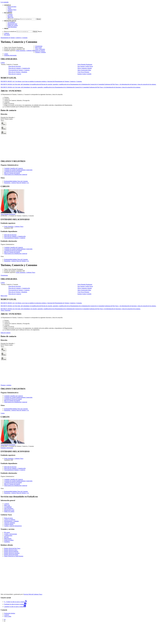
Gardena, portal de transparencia (13, 526)
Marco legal (4, 295)
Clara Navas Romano (83, 72)
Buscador (10, 16)
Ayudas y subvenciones (10, 534)
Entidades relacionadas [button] (10, 55)
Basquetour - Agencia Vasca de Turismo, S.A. (16, 182)
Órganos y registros (6, 385)
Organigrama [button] (38, 46)
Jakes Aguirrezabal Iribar (84, 70)
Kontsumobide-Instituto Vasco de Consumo (16, 181)
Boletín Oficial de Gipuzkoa (11, 553)
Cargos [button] (6, 54)
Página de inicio (12, 6)
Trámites (10, 11)
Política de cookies (13, 25)
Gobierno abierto (8, 524)
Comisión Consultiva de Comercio (13, 168)
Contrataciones (8, 535)
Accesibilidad (11, 22)
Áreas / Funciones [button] (40, 49)
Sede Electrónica (12, 27)
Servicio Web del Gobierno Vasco (33, 594)
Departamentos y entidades (11, 521)
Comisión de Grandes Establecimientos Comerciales (18, 170)
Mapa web (10, 17)
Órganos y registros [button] (40, 52)
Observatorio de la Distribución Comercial (15, 174)
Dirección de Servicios (14, 66)
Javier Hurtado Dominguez (85, 64)
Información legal (12, 24)
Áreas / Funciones (5, 310)
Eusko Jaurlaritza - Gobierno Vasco (25, 50)
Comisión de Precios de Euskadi (13, 171)
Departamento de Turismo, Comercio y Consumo (14, 37)
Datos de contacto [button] (40, 50)
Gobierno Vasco (12, 9)
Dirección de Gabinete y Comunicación (19, 68)
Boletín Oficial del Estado (11, 554)
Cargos (3, 413)
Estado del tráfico (9, 540)
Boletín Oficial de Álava (10, 550)
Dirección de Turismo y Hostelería (17, 72)
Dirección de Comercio (14, 74)
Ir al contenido (5, 2)
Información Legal (9, 510)
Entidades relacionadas (7, 447)
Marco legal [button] (38, 47)
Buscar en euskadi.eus (14, 19)
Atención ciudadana (9, 522)
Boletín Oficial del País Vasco (12, 548)
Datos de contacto (5, 332)
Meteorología (7, 538)
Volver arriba (7, 616)
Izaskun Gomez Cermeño (84, 74)
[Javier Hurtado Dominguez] (13, 212)
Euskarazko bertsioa (9, 613)
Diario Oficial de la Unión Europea (13, 556)
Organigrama (4, 275)
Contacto (10, 14)
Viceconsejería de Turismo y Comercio (18, 70)
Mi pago (6, 537)
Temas (9, 8)
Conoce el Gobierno (9, 519)
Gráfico (3, 62)
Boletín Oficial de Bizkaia (11, 551)
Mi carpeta (7, 34)
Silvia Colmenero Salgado (85, 68)
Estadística (7, 541)
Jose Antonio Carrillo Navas (85, 66)
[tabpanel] (82, 66)
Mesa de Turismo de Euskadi (12, 173)
